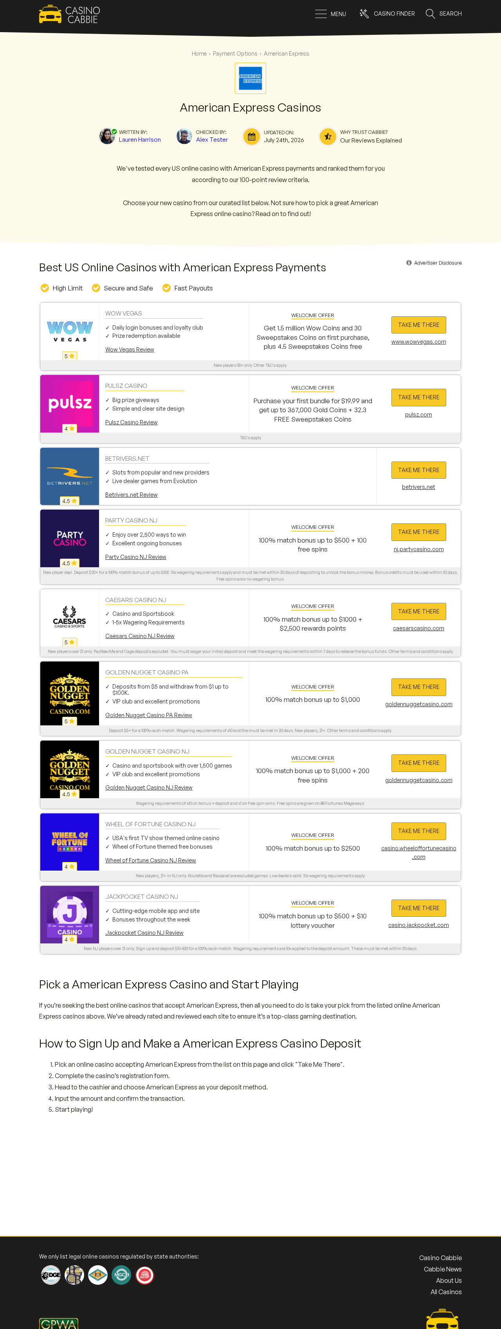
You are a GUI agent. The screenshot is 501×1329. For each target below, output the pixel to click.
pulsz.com (418, 414)
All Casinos (446, 1292)
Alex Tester (212, 139)
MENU (338, 14)
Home (199, 53)
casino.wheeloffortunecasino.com (418, 852)
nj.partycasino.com (419, 549)
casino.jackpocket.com (418, 924)
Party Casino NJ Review (135, 557)
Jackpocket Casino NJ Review (144, 932)
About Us (449, 1280)
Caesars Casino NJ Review (140, 636)
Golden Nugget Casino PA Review (148, 715)
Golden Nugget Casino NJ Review (149, 787)
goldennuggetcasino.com (418, 704)
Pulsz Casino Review (131, 422)
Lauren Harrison (140, 139)
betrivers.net (418, 486)
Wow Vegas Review (129, 349)
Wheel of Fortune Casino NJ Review (150, 860)
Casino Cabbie (440, 1258)
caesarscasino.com (418, 628)
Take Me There (419, 324)
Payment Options (235, 53)
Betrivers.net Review (131, 494)
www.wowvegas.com (418, 341)
